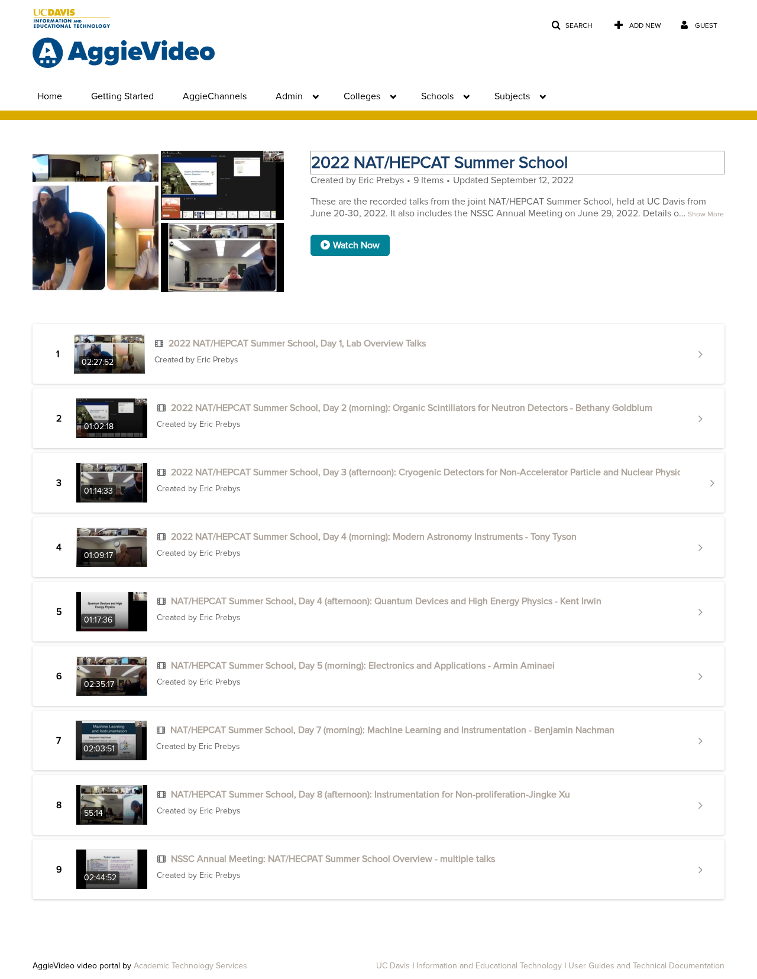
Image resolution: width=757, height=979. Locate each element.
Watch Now (356, 245)
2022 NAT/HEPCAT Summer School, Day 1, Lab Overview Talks (297, 343)
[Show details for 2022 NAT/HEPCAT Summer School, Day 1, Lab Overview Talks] (700, 354)
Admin (289, 96)
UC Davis (393, 966)
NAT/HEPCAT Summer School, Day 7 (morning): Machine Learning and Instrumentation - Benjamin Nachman (392, 730)
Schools (437, 96)
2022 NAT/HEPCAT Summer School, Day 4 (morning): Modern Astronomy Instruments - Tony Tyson (374, 537)
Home (49, 96)
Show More (706, 214)
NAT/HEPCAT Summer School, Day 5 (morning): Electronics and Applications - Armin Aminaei (363, 665)
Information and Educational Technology (489, 966)
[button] (572, 26)
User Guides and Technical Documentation (646, 966)
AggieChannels (215, 96)
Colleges (362, 96)
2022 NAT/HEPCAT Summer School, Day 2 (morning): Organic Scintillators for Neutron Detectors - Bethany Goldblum (411, 408)
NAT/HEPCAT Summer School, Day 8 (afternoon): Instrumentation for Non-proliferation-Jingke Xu (370, 794)
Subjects (512, 96)
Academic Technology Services (190, 966)
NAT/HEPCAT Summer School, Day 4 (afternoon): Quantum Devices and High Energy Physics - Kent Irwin (386, 601)
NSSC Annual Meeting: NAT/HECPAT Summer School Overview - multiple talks (333, 859)
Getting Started (122, 96)
